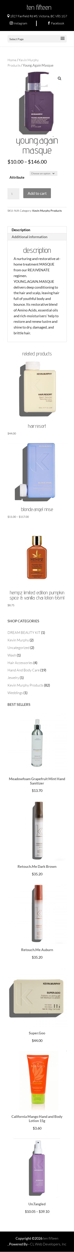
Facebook (55, 23)
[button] (59, 78)
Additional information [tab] (29, 237)
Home (11, 60)
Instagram (18, 23)
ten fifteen (39, 7)
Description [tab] (21, 230)
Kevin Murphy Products (47, 210)
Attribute (16, 177)
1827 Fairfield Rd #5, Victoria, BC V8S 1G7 (37, 16)
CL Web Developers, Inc (48, 1244)
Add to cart (37, 193)
